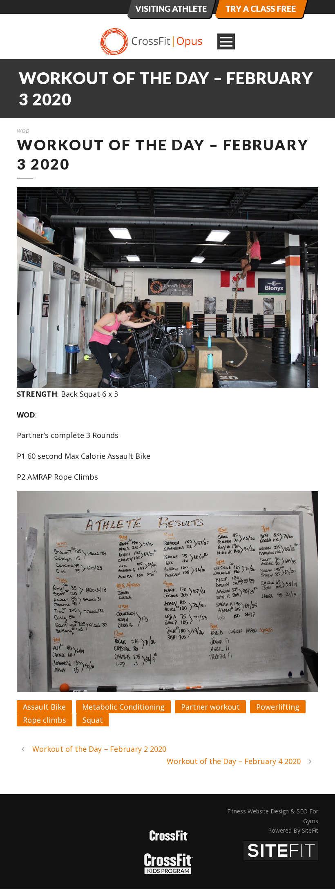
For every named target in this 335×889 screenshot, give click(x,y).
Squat (93, 720)
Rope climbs (44, 720)
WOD (23, 130)
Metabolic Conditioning (123, 707)
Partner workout (210, 707)
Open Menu (226, 41)
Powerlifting (277, 707)
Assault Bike (44, 707)
